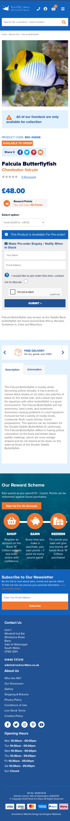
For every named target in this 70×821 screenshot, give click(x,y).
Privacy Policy (13, 700)
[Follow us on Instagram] (24, 724)
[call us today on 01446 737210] (38, 8)
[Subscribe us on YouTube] (41, 724)
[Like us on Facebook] (7, 724)
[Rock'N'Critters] (16, 11)
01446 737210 (13, 660)
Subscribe (35, 605)
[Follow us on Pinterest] (33, 724)
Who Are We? (12, 678)
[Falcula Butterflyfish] (35, 73)
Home (4, 34)
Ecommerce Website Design (25, 814)
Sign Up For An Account (21, 506)
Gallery (8, 689)
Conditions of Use (15, 705)
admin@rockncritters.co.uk (21, 665)
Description (12, 369)
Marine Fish (14, 34)
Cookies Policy (13, 716)
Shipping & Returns (16, 694)
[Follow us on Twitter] (16, 724)
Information (34, 369)
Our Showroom (13, 683)
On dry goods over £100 (38, 354)
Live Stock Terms (14, 710)
